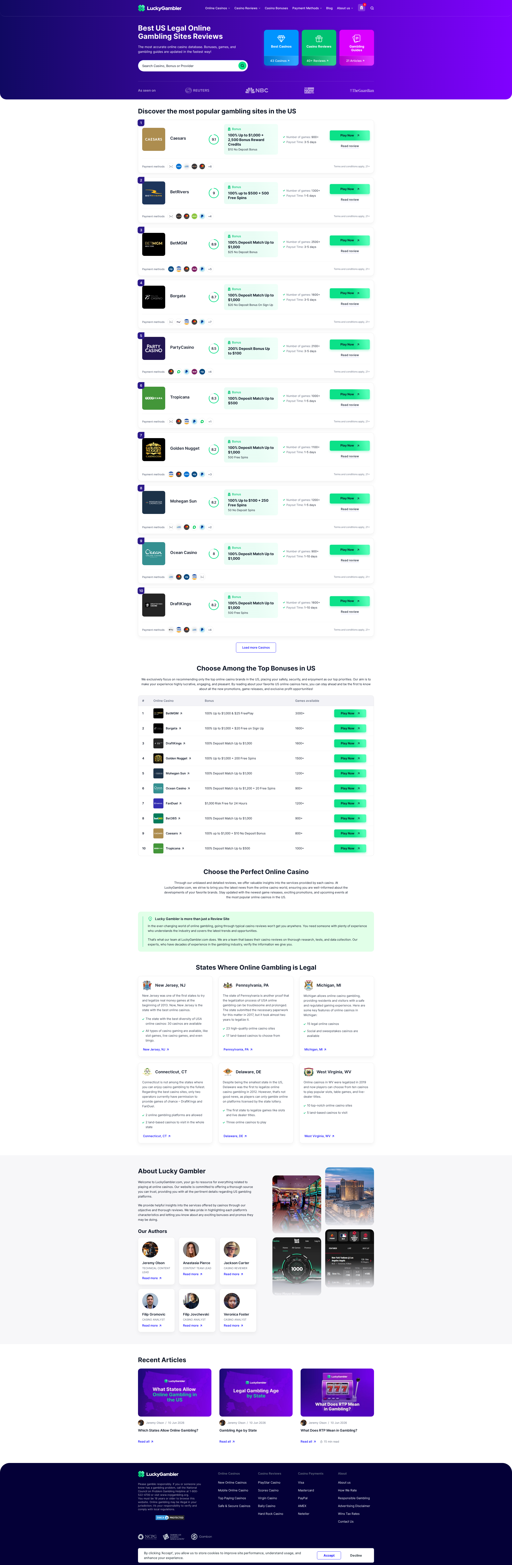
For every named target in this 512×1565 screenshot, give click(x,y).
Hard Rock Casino (270, 1514)
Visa (301, 1482)
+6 (209, 166)
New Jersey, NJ (154, 1049)
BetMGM (172, 713)
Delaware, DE (233, 1136)
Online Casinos (216, 8)
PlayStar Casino (269, 1482)
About (342, 1473)
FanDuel (172, 803)
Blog (329, 8)
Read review (350, 146)
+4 (210, 216)
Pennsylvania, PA (236, 1049)
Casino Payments (310, 1473)
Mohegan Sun (176, 773)
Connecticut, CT (155, 1136)
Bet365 (171, 818)
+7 (209, 321)
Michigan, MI (313, 1049)
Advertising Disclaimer (354, 1506)
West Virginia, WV (317, 1136)
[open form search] (372, 8)
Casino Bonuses (276, 8)
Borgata (171, 728)
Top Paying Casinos (232, 1498)
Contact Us (346, 1521)
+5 (209, 269)
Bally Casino (266, 1506)
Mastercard (306, 1490)
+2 (209, 527)
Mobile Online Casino (233, 1490)
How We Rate (347, 1490)
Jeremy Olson (155, 1422)
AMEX (302, 1506)
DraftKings (174, 743)
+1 (209, 421)
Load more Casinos (256, 647)
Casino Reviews (245, 8)
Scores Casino (268, 1490)
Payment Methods (305, 8)
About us (343, 8)
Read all (144, 1441)
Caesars (172, 833)
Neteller (303, 1514)
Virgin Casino (267, 1498)
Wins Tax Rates (349, 1514)
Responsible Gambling (354, 1498)
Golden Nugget (176, 758)
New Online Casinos (232, 1482)
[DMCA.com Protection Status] (170, 1518)
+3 (209, 474)
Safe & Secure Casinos (234, 1506)
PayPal (303, 1498)
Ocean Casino (176, 788)
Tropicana (173, 848)
